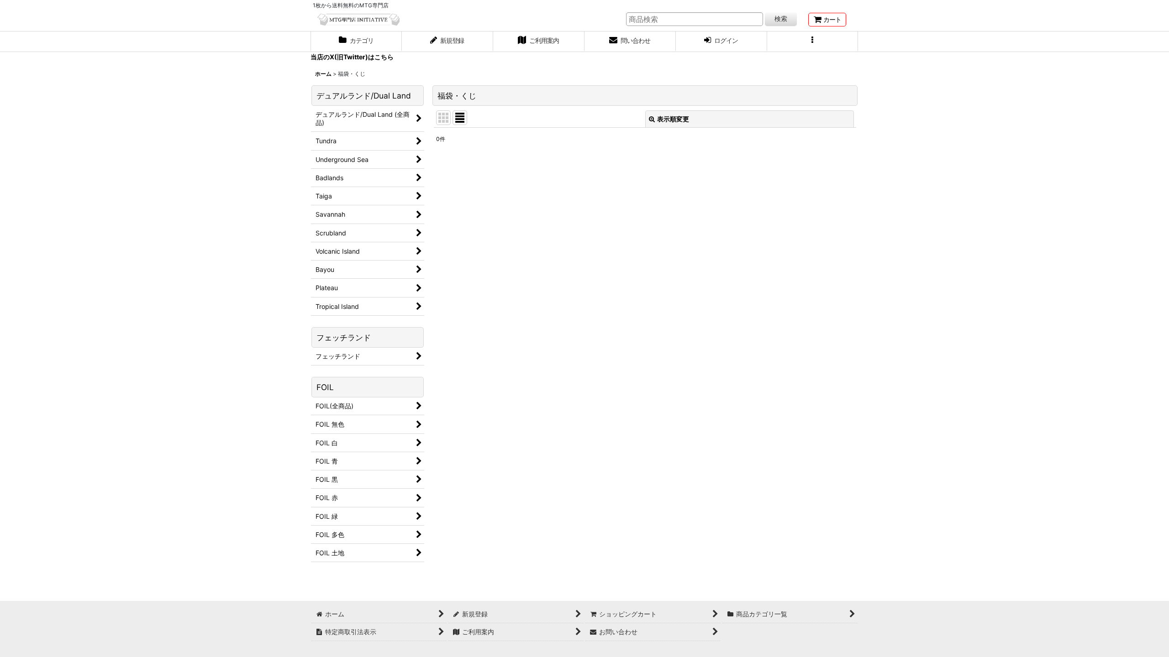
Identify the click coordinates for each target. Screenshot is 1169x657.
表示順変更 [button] (673, 119)
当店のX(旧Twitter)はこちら (352, 57)
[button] (812, 41)
